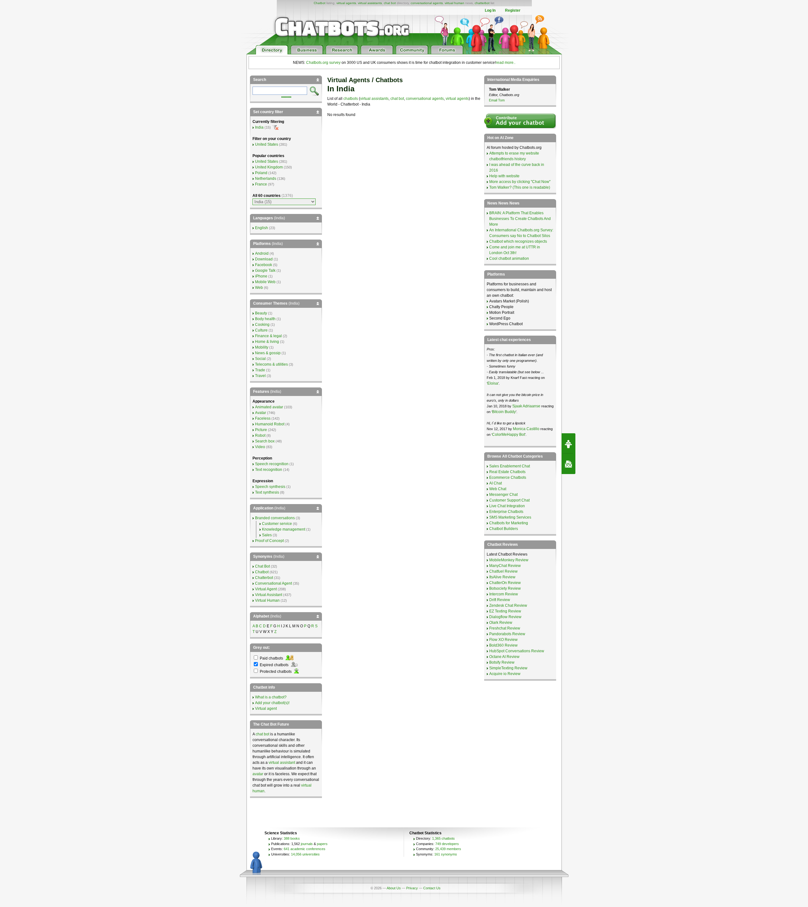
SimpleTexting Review (508, 668)
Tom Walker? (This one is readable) (519, 187)
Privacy (412, 888)
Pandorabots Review (507, 634)
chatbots (350, 98)
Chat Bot (262, 566)
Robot (260, 435)
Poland (261, 173)
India (259, 127)
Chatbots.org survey (323, 62)
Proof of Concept (269, 541)
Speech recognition (271, 464)
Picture (261, 430)
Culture (261, 330)
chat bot (390, 3)
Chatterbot (264, 577)
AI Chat (495, 483)
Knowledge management (283, 529)
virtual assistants (370, 3)
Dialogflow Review (505, 617)
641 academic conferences (304, 849)
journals (307, 844)
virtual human (454, 3)
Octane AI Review (504, 656)
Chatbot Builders (503, 529)
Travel (260, 376)
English (261, 228)
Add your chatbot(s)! (272, 703)
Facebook (263, 265)
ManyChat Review (505, 565)
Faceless (262, 418)
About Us (394, 888)
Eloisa (492, 383)
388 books (292, 838)
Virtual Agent (266, 589)
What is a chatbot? (271, 697)
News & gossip (268, 353)
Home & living (267, 341)
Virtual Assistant (268, 595)
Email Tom (497, 100)
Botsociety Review (505, 588)
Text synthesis (267, 492)
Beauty (261, 313)
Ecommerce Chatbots (507, 477)
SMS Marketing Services (510, 517)
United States (266, 144)
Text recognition (268, 469)
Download (264, 259)
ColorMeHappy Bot (508, 434)
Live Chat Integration (507, 506)
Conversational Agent (273, 583)
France (261, 184)
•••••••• (286, 96)
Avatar (260, 413)
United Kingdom (269, 167)
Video (260, 447)
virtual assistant (282, 762)
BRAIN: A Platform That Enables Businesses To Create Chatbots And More (520, 219)
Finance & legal (268, 336)
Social (260, 358)
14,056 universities (305, 854)
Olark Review (500, 622)
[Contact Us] (568, 464)
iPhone (261, 276)
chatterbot (482, 3)
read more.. (505, 62)
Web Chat (497, 489)
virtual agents (346, 3)
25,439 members (448, 849)
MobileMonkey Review (508, 560)
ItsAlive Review (502, 577)
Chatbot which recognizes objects (518, 241)
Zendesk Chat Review (508, 605)
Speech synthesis (270, 486)
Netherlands (265, 178)
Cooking (262, 324)
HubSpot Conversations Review (516, 651)
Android (262, 253)
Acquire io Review (504, 674)
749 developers (447, 844)
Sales (267, 535)
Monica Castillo (526, 429)
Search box (265, 441)
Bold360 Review (503, 645)
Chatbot (319, 3)
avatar (257, 774)
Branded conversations (275, 518)
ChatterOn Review (505, 583)
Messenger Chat (503, 494)
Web (259, 287)
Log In (490, 10)
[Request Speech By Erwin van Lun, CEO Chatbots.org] (568, 443)
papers (322, 844)
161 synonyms (445, 854)
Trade (260, 370)
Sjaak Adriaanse (526, 406)
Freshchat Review (504, 628)
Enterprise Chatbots (506, 511)
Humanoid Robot (269, 424)
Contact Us (432, 888)
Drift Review (499, 600)
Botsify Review (501, 662)
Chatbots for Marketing (508, 523)
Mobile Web (265, 282)
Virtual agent (266, 708)
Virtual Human (267, 600)
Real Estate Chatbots (507, 472)
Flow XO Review (503, 639)
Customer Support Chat (509, 500)
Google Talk (265, 270)
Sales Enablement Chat (509, 466)
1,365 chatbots (443, 838)
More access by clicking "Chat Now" (519, 182)
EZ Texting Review (505, 611)
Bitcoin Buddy (504, 412)
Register (512, 10)
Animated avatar (269, 407)
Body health (265, 319)
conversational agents (427, 3)
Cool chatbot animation (509, 258)
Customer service (277, 523)
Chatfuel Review (503, 571)
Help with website (504, 176)
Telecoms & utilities (271, 364)
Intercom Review (503, 594)
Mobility (261, 347)
